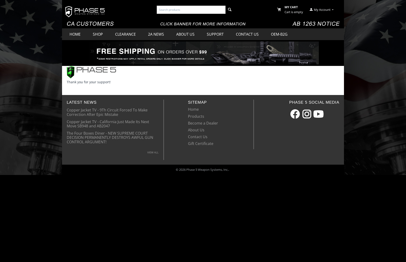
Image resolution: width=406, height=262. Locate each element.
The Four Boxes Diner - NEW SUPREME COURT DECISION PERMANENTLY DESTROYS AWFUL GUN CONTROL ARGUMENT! (110, 137)
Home (75, 34)
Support (215, 34)
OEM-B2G (279, 34)
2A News (156, 34)
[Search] (230, 10)
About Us (185, 34)
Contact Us (247, 34)
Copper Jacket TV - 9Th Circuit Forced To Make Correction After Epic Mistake (107, 111)
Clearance (125, 34)
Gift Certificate (200, 143)
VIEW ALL (153, 152)
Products (196, 116)
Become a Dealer (203, 123)
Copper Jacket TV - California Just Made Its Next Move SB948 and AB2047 (108, 123)
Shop (98, 34)
